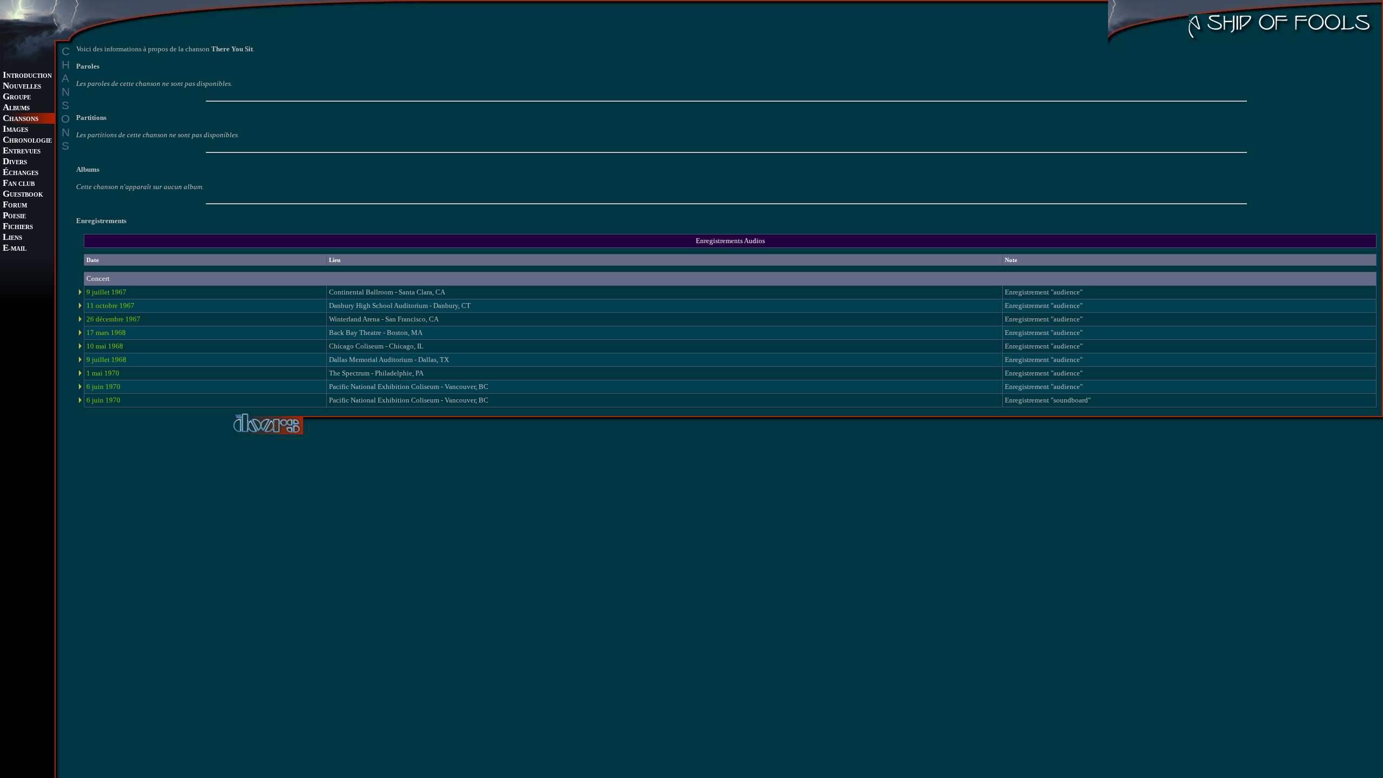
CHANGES (20, 173)
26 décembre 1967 (113, 319)
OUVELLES (22, 87)
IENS (12, 238)
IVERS (15, 162)
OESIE (14, 216)
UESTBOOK (23, 195)
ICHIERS (18, 227)
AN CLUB (19, 184)
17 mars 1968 (106, 332)
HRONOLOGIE (27, 141)
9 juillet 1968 (106, 360)
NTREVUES (22, 152)
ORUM (15, 206)
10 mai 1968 (104, 346)
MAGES (15, 130)
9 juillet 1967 (106, 292)
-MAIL (14, 249)
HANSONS (20, 119)
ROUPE (17, 97)
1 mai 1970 (102, 373)
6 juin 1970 (103, 387)
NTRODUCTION (27, 76)
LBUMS (16, 108)
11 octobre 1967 (110, 305)
